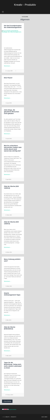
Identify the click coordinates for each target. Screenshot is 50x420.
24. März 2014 (9, 252)
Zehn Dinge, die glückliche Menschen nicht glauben (11, 111)
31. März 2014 (9, 215)
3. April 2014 (8, 179)
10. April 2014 (9, 138)
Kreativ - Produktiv (25, 4)
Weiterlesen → (7, 66)
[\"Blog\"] (11, 409)
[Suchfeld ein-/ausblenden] (47, 12)
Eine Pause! (8, 78)
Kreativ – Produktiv (10, 416)
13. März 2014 (9, 286)
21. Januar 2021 (9, 70)
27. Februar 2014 (9, 394)
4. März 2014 (8, 355)
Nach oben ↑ (45, 416)
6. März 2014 (8, 320)
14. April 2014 (9, 103)
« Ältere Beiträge (7, 401)
